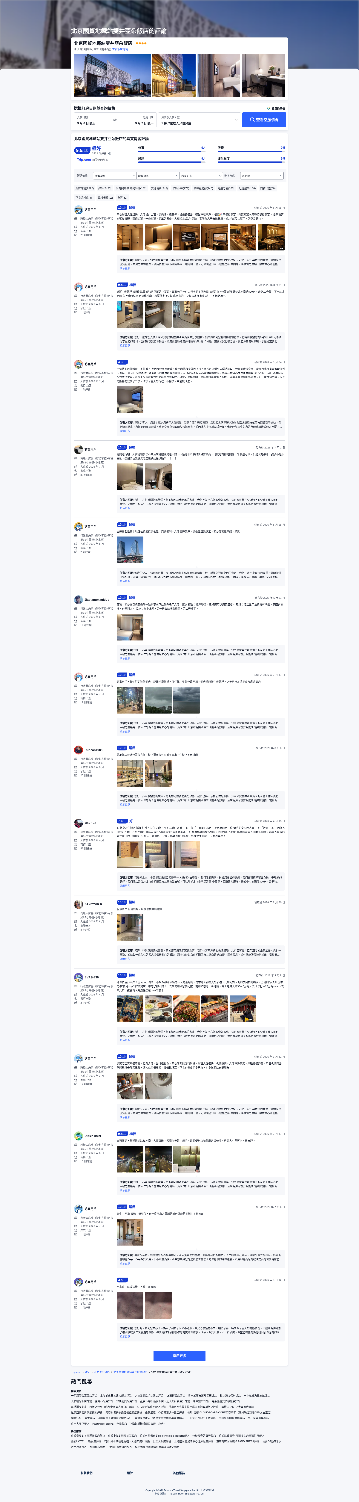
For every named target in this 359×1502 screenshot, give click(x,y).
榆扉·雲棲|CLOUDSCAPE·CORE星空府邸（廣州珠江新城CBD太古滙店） (230, 1412)
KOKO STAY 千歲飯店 (203, 1418)
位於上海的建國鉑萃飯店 (122, 1435)
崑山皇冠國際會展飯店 (232, 1418)
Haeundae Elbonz (102, 1423)
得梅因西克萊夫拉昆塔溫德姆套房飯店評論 (193, 1406)
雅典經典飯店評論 (126, 1401)
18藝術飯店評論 (175, 1395)
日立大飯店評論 (162, 1441)
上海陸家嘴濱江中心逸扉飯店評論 (193, 1441)
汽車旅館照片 (79, 1446)
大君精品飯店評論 (81, 1401)
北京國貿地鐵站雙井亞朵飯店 (130, 1371)
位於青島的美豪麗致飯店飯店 (88, 1435)
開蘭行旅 (76, 1418)
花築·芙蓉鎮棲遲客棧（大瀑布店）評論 (127, 1441)
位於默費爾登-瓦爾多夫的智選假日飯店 (241, 1435)
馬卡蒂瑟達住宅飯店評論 (151, 1406)
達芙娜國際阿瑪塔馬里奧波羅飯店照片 (157, 1446)
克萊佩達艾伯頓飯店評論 (226, 1401)
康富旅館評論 (201, 1401)
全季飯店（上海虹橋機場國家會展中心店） (141, 1423)
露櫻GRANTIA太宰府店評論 (237, 1406)
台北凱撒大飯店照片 (120, 1446)
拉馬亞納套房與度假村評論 (86, 1412)
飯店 (87, 1371)
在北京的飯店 (102, 1371)
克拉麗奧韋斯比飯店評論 (149, 1395)
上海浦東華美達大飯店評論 (116, 1395)
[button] (334, 6)
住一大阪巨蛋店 (80, 1423)
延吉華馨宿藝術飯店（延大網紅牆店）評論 (165, 1401)
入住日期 (82, 117)
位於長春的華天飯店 (204, 1435)
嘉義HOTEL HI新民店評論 (86, 1441)
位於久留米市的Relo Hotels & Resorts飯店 (164, 1435)
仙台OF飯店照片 (272, 1441)
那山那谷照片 (97, 1446)
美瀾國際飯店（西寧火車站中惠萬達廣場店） (161, 1418)
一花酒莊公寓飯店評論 (84, 1395)
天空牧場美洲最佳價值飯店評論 (123, 1412)
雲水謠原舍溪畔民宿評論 (202, 1395)
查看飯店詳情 (120, 49)
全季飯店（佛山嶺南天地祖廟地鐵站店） (108, 1418)
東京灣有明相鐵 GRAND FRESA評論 (237, 1441)
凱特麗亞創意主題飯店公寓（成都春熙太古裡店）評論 (102, 1406)
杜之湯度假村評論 (230, 1395)
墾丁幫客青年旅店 (258, 1418)
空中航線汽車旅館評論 (257, 1395)
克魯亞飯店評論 (104, 1401)
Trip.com (76, 1371)
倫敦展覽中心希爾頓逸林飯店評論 (164, 1412)
